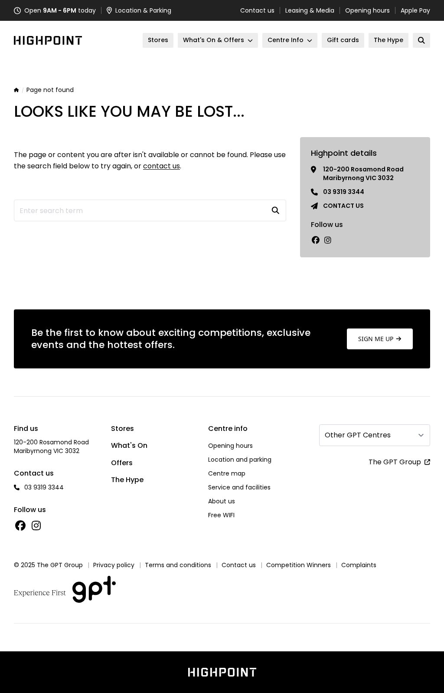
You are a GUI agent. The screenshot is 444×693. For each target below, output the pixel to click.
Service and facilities (239, 487)
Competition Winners (298, 565)
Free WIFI (221, 515)
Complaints (358, 565)
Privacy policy (113, 565)
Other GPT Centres (358, 435)
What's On (129, 445)
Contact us (257, 10)
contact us (161, 166)
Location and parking (239, 459)
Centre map (226, 473)
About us (221, 501)
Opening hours (367, 10)
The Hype (127, 480)
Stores (122, 428)
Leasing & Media (309, 10)
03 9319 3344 (343, 191)
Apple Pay (415, 10)
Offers (122, 463)
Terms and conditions (178, 565)
